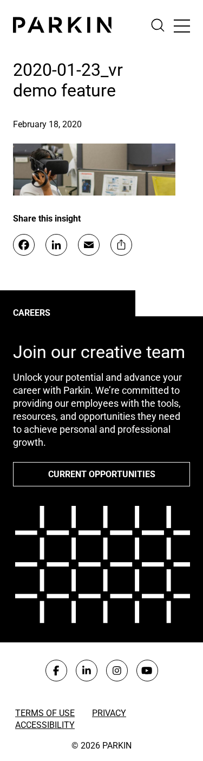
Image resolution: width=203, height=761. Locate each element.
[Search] (162, 25)
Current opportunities (101, 474)
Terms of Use (45, 713)
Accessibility (45, 725)
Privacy (109, 713)
